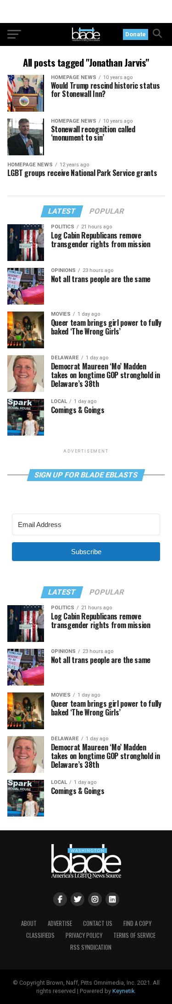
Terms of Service (134, 935)
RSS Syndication (90, 947)
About (29, 923)
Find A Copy (137, 923)
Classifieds (40, 935)
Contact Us (97, 923)
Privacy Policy (84, 935)
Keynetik (123, 990)
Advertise (60, 923)
